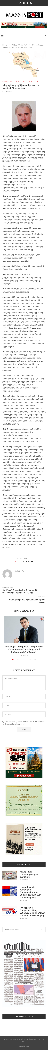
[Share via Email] (32, 561)
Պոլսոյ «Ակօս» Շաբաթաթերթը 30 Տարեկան (29, 874)
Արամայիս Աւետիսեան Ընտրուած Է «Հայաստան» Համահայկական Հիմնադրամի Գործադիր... (24, 649)
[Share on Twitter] (26, 561)
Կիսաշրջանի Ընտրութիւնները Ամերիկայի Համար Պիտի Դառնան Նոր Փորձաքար (32, 911)
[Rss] (31, 3)
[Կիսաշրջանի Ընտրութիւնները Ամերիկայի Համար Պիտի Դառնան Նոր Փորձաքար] (9, 911)
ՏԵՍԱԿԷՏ (34, 81)
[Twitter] (20, 3)
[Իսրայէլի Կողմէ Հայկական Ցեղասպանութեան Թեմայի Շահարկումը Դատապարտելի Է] (9, 891)
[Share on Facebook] (23, 561)
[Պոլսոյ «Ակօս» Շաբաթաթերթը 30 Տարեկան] (9, 875)
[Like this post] (19, 561)
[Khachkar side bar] (24, 762)
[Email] (27, 3)
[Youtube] (24, 3)
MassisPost (21, 570)
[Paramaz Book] (24, 839)
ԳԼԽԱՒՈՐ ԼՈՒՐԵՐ (19, 45)
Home (4, 45)
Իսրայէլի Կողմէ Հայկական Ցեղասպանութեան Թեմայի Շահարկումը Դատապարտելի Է (30, 892)
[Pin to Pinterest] (29, 561)
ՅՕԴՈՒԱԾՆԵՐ (23, 81)
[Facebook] (16, 3)
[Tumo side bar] (24, 800)
